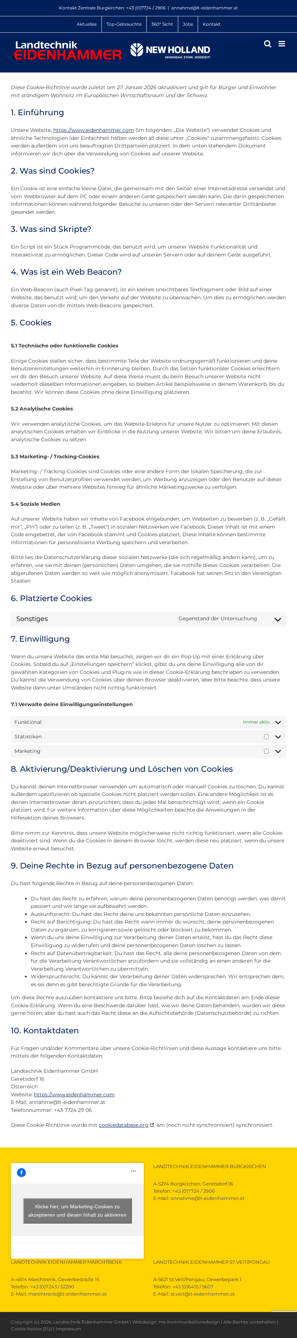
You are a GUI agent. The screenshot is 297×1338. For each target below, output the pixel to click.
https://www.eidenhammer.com (93, 130)
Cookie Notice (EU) (31, 1328)
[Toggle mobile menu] (282, 43)
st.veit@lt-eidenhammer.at (203, 1294)
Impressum (68, 1328)
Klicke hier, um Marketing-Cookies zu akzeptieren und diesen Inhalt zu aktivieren (77, 1211)
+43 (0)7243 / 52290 (52, 1286)
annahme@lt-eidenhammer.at (204, 8)
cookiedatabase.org (123, 1125)
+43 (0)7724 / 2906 (146, 8)
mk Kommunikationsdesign (189, 1322)
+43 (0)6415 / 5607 (193, 1286)
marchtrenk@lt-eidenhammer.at (67, 1294)
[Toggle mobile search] (267, 43)
